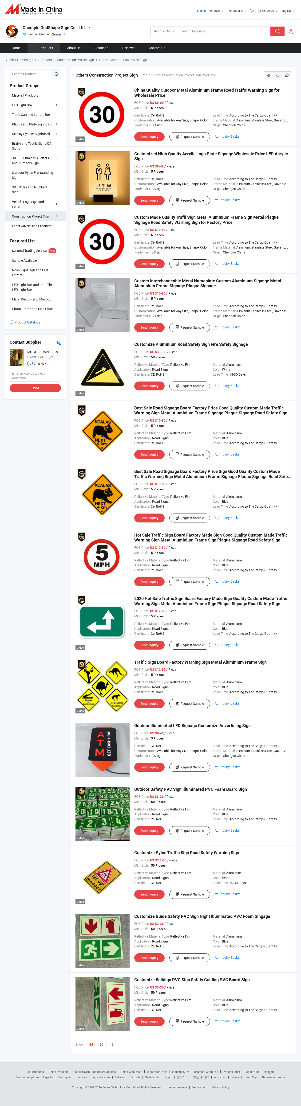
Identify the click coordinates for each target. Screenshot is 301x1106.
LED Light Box (22, 105)
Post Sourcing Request (291, 31)
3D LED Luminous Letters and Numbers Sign (30, 160)
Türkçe (235, 1077)
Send (35, 388)
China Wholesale (131, 1072)
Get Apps (267, 10)
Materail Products (25, 95)
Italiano (120, 1077)
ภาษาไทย (220, 1077)
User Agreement (177, 1087)
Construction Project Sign (30, 216)
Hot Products (35, 1072)
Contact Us (157, 48)
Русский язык (101, 1077)
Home (16, 48)
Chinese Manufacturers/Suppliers (94, 1072)
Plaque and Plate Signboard (32, 124)
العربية (168, 1077)
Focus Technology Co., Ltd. (120, 1087)
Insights (269, 1072)
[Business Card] (59, 342)
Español (48, 1077)
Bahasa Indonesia (273, 1077)
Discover (128, 48)
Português (64, 1077)
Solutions (101, 48)
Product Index (232, 1072)
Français (81, 1077)
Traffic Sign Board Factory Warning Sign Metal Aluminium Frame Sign (200, 662)
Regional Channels (206, 1072)
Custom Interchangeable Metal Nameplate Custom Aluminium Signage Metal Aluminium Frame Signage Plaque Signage (207, 283)
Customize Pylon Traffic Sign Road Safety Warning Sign (186, 852)
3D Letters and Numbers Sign (30, 189)
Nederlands (152, 1077)
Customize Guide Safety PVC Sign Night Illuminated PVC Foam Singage (202, 916)
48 (111, 1044)
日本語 (194, 1077)
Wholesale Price (157, 1072)
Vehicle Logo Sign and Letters (28, 204)
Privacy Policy (220, 1087)
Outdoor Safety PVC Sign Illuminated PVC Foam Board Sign (190, 789)
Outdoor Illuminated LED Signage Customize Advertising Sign (192, 725)
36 (101, 1044)
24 (91, 1044)
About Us (73, 48)
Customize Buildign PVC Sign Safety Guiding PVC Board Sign (192, 979)
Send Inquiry (149, 136)
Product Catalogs (27, 322)
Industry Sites (180, 1072)
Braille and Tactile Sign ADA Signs (31, 146)
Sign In (201, 10)
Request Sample (192, 136)
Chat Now (40, 363)
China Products (58, 1072)
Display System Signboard (31, 134)
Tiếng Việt (250, 1077)
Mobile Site (252, 1072)
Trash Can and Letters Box (31, 114)
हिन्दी (206, 1077)
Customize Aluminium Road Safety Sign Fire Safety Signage (191, 344)
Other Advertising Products (31, 226)
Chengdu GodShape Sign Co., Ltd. (54, 27)
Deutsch (135, 1077)
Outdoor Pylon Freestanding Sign (32, 175)
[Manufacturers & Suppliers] (35, 9)
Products (46, 48)
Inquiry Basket (230, 136)
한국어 (181, 1077)
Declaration (199, 1087)
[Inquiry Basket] (252, 10)
